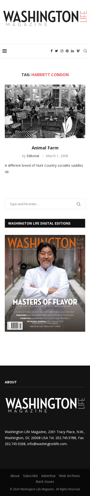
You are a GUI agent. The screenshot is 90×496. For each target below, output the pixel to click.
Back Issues (45, 481)
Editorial (33, 155)
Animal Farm (45, 148)
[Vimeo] (78, 51)
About (15, 475)
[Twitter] (56, 51)
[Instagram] (61, 51)
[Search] (85, 51)
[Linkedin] (72, 51)
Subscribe (30, 475)
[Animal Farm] (45, 111)
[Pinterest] (67, 51)
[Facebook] (52, 51)
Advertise (48, 475)
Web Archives (69, 475)
